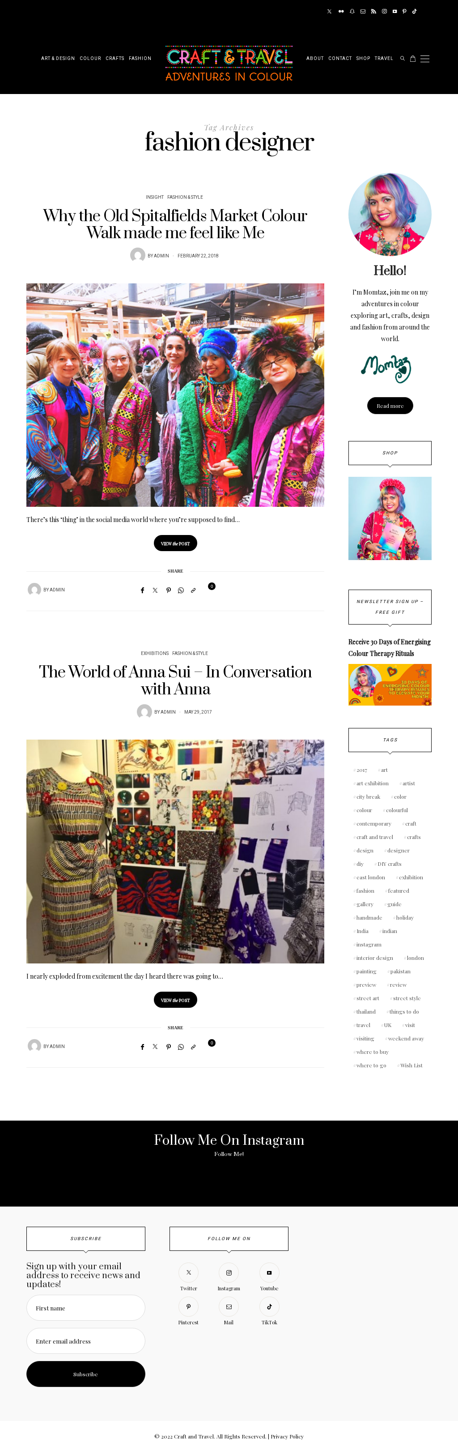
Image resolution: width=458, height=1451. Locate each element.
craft (410, 823)
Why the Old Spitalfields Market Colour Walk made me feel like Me (175, 225)
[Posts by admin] (138, 255)
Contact (340, 59)
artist (409, 783)
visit (410, 1024)
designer (398, 850)
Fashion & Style (185, 197)
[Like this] (206, 590)
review (398, 984)
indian (389, 930)
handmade (369, 917)
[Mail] (362, 11)
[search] (403, 59)
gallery (364, 903)
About (315, 59)
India (362, 930)
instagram (369, 944)
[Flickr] (341, 11)
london (415, 957)
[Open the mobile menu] (425, 59)
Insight (155, 197)
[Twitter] (329, 11)
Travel (384, 59)
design (364, 850)
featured (398, 890)
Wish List (411, 1065)
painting (366, 971)
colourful (397, 809)
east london (370, 877)
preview (366, 984)
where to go (371, 1065)
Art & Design (58, 59)
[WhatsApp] (181, 590)
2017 (361, 769)
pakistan (400, 971)
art (384, 769)
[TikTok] (414, 11)
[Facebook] (142, 590)
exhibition (411, 877)
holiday (405, 917)
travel (363, 1024)
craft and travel (374, 836)
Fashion (140, 59)
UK (387, 1024)
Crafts (115, 59)
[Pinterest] (405, 11)
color (400, 796)
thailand (366, 1011)
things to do (404, 1011)
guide (394, 903)
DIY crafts (389, 863)
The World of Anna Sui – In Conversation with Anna (175, 681)
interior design (374, 957)
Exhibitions (155, 654)
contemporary (373, 823)
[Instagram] (384, 11)
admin (161, 256)
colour (364, 809)
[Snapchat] (352, 11)
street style (407, 998)
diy (360, 863)
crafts (414, 836)
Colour (90, 59)
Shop (363, 59)
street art (367, 998)
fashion (365, 890)
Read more (390, 405)
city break (368, 796)
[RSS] (373, 11)
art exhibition (372, 783)
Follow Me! (229, 1154)
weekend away (406, 1038)
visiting (365, 1038)
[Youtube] (395, 11)
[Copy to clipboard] (193, 590)
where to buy (372, 1051)
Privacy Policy (287, 1436)
